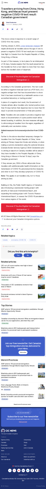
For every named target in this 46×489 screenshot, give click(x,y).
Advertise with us (29, 459)
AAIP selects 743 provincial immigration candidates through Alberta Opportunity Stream (18, 365)
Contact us (22, 475)
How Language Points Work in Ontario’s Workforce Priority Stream (14, 386)
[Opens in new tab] (10, 470)
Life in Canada (28, 448)
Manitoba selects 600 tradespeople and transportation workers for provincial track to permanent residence (20, 329)
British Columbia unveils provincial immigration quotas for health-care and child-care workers (17, 395)
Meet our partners (29, 457)
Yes (18, 255)
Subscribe (42, 2)
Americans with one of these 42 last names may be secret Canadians (16, 276)
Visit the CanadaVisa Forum (23, 466)
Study (25, 442)
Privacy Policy (40, 486)
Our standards (5, 459)
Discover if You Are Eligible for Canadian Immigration (23, 78)
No (28, 255)
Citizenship (5, 280)
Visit (25, 445)
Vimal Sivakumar (11, 22)
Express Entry (6, 270)
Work (2, 450)
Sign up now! (23, 422)
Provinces (5, 314)
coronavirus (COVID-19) (18, 240)
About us (4, 457)
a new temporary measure (30, 46)
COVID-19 (32, 240)
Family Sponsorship (7, 448)
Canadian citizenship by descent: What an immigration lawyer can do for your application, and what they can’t (22, 319)
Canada (5, 240)
